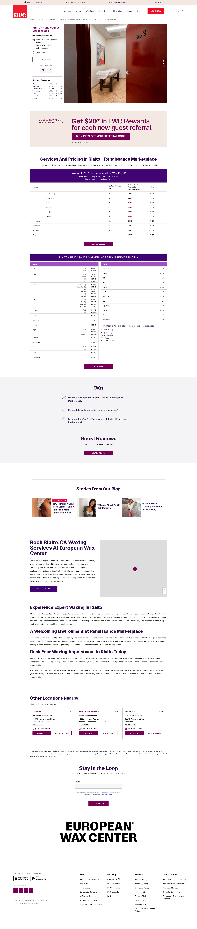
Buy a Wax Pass (46, 65)
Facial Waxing (107, 335)
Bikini (34, 194)
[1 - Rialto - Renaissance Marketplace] (135, 569)
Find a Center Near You (90, 879)
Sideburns (106, 319)
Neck (105, 310)
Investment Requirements (174, 883)
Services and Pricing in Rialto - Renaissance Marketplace (98, 159)
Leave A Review (98, 453)
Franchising (85, 888)
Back (34, 274)
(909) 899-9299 (89, 728)
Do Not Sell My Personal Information (26, 904)
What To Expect (107, 341)
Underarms (36, 221)
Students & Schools (88, 900)
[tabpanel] (115, 63)
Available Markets (171, 888)
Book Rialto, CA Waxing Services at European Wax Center (62, 548)
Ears (104, 282)
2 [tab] (163, 63)
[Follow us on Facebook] (43, 70)
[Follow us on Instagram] (49, 70)
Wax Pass (105, 338)
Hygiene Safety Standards (91, 904)
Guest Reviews (99, 439)
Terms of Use (141, 900)
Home (32, 20)
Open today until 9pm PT (42, 715)
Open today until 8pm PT (42, 35)
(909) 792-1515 (135, 728)
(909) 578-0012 (42, 52)
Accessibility (140, 904)
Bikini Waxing (107, 330)
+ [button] (164, 589)
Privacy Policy (141, 892)
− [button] (164, 592)
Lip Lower (35, 230)
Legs (34, 330)
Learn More (107, 179)
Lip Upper (36, 235)
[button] (177, 11)
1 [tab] (163, 61)
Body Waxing (106, 332)
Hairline (106, 296)
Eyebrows (36, 226)
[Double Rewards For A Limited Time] (98, 146)
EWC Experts (113, 892)
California (53, 20)
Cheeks (106, 273)
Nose (105, 315)
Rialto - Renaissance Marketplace (46, 29)
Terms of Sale (141, 896)
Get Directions (43, 589)
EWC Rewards (113, 888)
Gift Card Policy (142, 888)
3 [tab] (164, 66)
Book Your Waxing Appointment (62, 652)
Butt (34, 300)
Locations (42, 20)
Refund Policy (141, 879)
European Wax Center (26, 900)
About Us (84, 883)
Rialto (62, 20)
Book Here (46, 59)
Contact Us (112, 879)
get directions (42, 48)
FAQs (109, 896)
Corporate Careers (88, 892)
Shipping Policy (141, 883)
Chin (104, 278)
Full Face (106, 292)
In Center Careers (88, 896)
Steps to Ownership (171, 892)
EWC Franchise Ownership (174, 879)
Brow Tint (106, 269)
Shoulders (36, 342)
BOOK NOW (155, 11)
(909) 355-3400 (42, 728)
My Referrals (113, 883)
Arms (34, 269)
